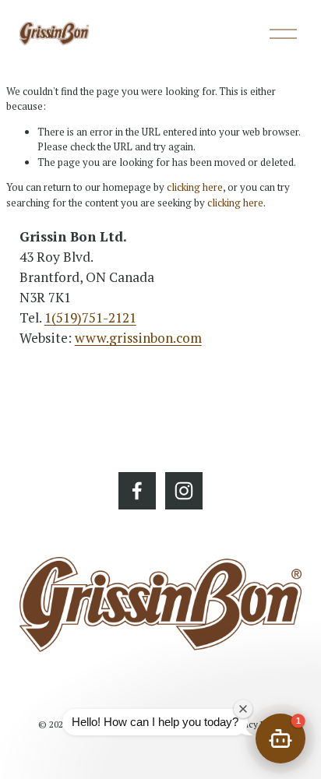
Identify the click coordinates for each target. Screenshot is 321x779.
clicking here (195, 187)
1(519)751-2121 (90, 317)
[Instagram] (184, 490)
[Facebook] (137, 490)
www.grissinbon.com (138, 338)
